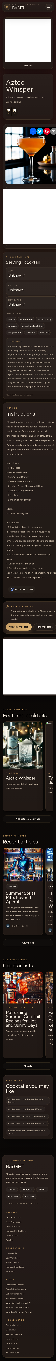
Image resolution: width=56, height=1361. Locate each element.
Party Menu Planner (15, 1284)
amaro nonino (26, 319)
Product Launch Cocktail (17, 1307)
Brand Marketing (13, 1325)
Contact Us (11, 1329)
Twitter (12, 1189)
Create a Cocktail (18, 626)
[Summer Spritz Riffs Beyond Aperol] (23, 864)
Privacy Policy (12, 1339)
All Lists (28, 1066)
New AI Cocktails (13, 1222)
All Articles (28, 942)
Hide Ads (28, 65)
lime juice (12, 326)
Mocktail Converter (15, 1298)
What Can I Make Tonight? (18, 1303)
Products (10, 1271)
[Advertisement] (28, 40)
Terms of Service (14, 1334)
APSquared (11, 1343)
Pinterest (29, 1196)
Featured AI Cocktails (16, 1231)
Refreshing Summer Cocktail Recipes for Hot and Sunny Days (23, 1019)
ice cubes (30, 332)
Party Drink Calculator (16, 1289)
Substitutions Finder (15, 1293)
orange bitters (14, 332)
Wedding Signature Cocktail (19, 1312)
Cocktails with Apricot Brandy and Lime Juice (26, 1132)
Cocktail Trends (13, 1226)
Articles (9, 1240)
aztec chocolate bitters (32, 326)
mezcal (11, 319)
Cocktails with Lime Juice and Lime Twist (27, 1123)
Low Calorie (11, 1253)
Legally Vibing (12, 1348)
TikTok (42, 1189)
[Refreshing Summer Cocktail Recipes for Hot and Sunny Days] (23, 987)
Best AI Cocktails (13, 1217)
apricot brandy (44, 319)
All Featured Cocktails (28, 819)
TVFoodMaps (12, 1352)
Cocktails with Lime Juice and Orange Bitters (25, 1100)
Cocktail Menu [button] (24, 589)
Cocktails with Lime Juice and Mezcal (25, 1109)
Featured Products (15, 1267)
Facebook (13, 1196)
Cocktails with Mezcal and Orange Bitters (27, 1116)
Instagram (27, 1189)
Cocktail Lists (12, 1235)
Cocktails (12, 886)
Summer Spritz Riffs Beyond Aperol (20, 897)
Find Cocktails (45, 626)
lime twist (44, 332)
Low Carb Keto (13, 1258)
